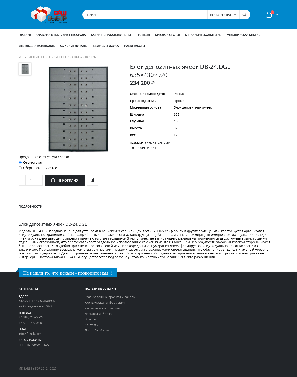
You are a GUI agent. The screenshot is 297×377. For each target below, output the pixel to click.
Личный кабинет (97, 330)
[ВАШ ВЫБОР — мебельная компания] (49, 14)
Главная (25, 35)
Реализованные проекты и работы (110, 297)
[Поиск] (244, 14)
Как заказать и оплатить (102, 308)
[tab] (30, 206)
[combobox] (166, 14)
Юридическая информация (105, 302)
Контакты (92, 325)
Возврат (90, 319)
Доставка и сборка (98, 314)
